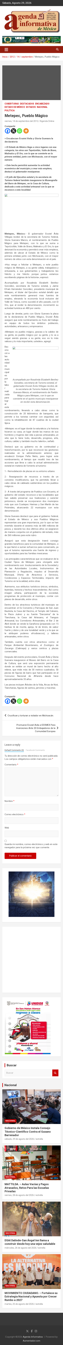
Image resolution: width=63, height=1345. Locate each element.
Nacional (10, 1085)
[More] (26, 131)
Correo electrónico (15, 814)
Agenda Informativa (33, 1336)
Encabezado (42, 103)
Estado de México (15, 107)
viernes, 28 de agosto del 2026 (19, 1195)
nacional (42, 107)
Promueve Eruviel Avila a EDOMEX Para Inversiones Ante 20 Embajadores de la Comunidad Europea (35, 728)
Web (7, 827)
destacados (27, 103)
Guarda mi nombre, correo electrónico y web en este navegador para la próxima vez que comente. (31, 846)
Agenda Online (47, 121)
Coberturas (12, 103)
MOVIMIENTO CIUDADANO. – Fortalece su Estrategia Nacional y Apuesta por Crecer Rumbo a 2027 (31, 1296)
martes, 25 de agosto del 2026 (19, 1304)
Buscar (55, 1072)
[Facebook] (7, 131)
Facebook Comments (35, 750)
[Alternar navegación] (6, 49)
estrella (39, 1139)
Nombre (9, 801)
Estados (31, 107)
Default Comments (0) (14, 750)
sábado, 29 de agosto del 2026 (19, 1139)
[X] (13, 131)
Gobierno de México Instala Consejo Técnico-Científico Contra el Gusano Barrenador (28, 1131)
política (10, 110)
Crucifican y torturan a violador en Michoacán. (31, 715)
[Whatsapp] (19, 131)
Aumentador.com (31, 1340)
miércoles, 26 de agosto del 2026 (20, 1248)
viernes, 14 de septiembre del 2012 (21, 121)
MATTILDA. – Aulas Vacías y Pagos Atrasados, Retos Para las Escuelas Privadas (27, 1188)
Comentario (11, 764)
